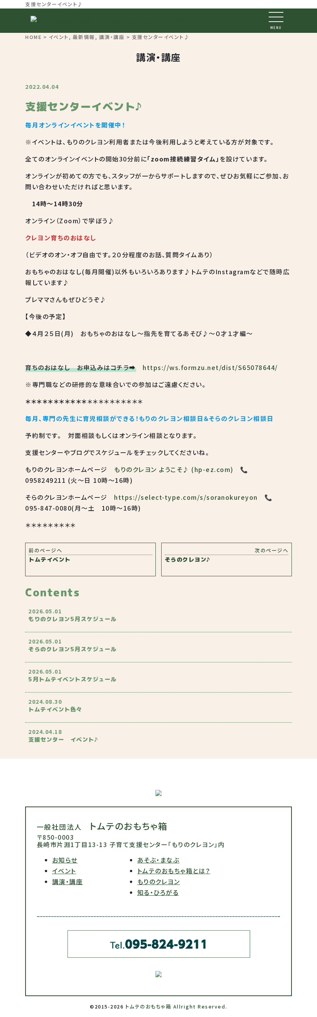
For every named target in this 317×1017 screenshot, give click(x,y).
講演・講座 (112, 37)
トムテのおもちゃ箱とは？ (173, 870)
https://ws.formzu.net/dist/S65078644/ (210, 367)
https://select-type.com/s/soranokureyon (186, 497)
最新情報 (84, 37)
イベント (59, 37)
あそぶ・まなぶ (158, 859)
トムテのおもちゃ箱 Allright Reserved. (176, 1006)
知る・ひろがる (158, 892)
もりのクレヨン (158, 881)
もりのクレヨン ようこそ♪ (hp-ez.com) (173, 469)
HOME (33, 37)
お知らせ (65, 859)
